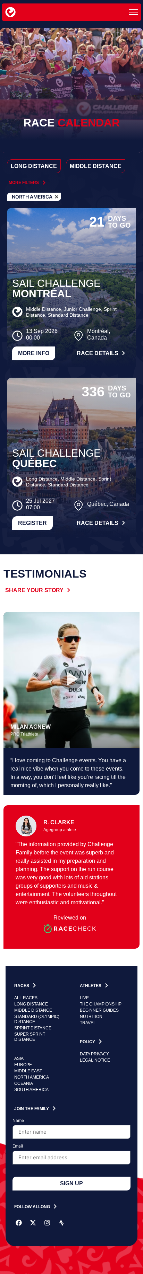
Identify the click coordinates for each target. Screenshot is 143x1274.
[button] (71, 680)
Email (17, 1146)
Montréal (41, 293)
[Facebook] (18, 1222)
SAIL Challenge (56, 283)
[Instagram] (47, 1222)
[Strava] (61, 1222)
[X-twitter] (33, 1222)
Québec (34, 463)
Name (18, 1120)
